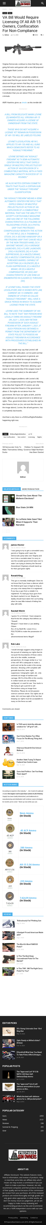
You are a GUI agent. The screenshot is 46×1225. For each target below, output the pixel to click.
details (24, 102)
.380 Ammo (26, 847)
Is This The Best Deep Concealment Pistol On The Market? (27, 958)
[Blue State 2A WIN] (8, 510)
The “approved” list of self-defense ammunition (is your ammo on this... (28, 1086)
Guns (11, 9)
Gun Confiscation (9, 437)
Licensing (31, 437)
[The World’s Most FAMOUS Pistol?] (8, 947)
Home (4, 9)
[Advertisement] (23, 995)
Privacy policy (13, 1218)
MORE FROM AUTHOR (30, 489)
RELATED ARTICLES (11, 489)
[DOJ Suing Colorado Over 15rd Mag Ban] (8, 1031)
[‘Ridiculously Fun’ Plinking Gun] (8, 923)
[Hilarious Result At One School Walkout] (8, 751)
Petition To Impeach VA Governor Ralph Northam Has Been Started (34, 449)
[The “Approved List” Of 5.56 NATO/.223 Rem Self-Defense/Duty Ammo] (8, 1074)
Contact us (34, 1218)
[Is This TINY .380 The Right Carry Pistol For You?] (8, 971)
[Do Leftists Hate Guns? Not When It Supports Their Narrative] (8, 522)
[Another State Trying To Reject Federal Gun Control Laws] (8, 762)
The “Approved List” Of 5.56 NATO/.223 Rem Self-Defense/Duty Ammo (27, 1074)
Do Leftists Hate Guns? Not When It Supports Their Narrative (29, 522)
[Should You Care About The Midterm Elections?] (8, 498)
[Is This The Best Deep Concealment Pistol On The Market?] (8, 959)
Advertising (24, 1218)
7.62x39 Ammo (28, 897)
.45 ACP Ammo (28, 830)
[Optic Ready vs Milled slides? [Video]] (8, 1043)
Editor (7, 35)
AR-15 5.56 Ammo (30, 864)
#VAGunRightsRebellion (18, 434)
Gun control (22, 437)
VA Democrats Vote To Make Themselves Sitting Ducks (12, 449)
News (10, 13)
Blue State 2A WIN (24, 507)
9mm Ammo (27, 813)
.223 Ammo (26, 881)
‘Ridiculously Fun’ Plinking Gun (29, 921)
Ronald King (17, 576)
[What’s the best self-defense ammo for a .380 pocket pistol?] (8, 1098)
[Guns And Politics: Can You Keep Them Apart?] (8, 774)
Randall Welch (18, 611)
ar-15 (30, 434)
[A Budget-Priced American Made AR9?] (8, 935)
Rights (39, 437)
